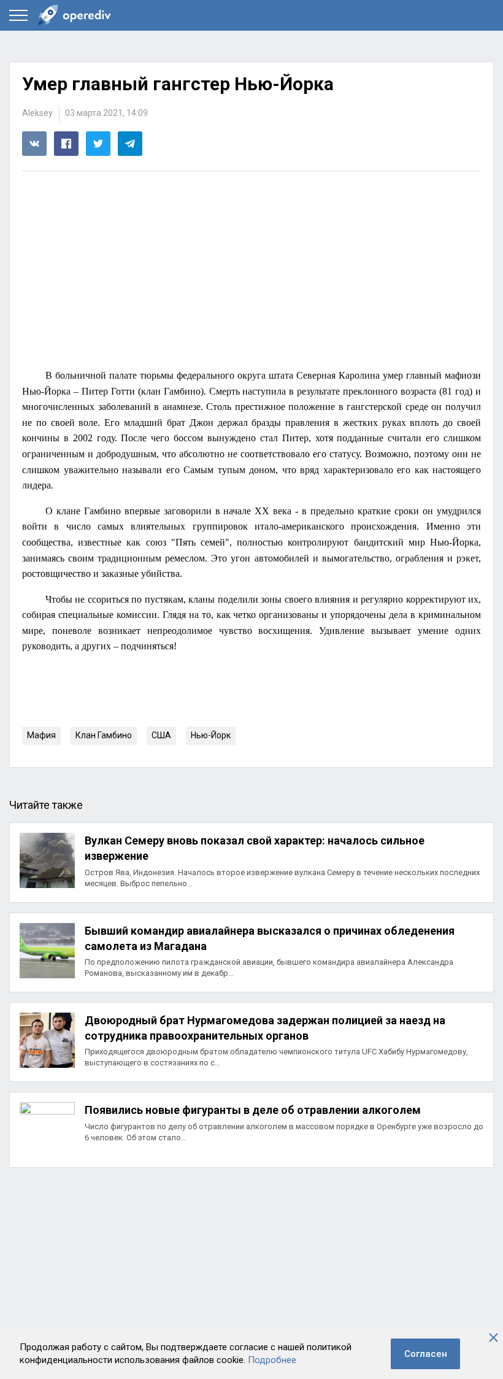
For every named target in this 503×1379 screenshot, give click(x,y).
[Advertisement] (251, 272)
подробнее (251, 862)
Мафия (41, 735)
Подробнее (272, 1359)
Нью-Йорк (211, 735)
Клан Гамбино (103, 735)
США (161, 735)
